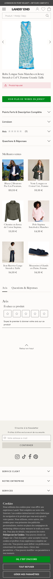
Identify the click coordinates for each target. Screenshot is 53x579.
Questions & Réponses (14, 141)
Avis (4, 288)
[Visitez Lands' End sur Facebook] (29, 457)
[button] (7, 313)
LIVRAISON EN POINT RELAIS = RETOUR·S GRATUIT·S (26, 3)
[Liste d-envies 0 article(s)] (43, 9)
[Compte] (37, 9)
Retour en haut (26, 348)
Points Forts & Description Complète (22, 112)
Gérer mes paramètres (26, 574)
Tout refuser (26, 567)
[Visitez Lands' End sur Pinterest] (35, 457)
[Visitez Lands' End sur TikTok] (23, 457)
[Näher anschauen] (3, 42)
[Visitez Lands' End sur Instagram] (17, 457)
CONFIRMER (26, 445)
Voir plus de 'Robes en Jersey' (26, 99)
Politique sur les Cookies (13, 535)
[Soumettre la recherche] (47, 15)
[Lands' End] (21, 9)
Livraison (7, 121)
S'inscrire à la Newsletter (26, 427)
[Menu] (4, 9)
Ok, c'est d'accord (26, 559)
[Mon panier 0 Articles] (49, 9)
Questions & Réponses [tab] (25, 288)
